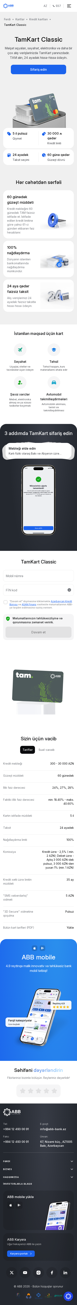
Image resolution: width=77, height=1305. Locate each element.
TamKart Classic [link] (15, 24)
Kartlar (19, 19)
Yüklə (70, 927)
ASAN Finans (29, 604)
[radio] (23, 1091)
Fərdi (7, 19)
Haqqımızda (11, 1177)
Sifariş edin (38, 69)
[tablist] (38, 750)
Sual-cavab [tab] (46, 749)
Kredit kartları (38, 19)
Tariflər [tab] (28, 749)
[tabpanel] (38, 850)
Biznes (7, 1169)
